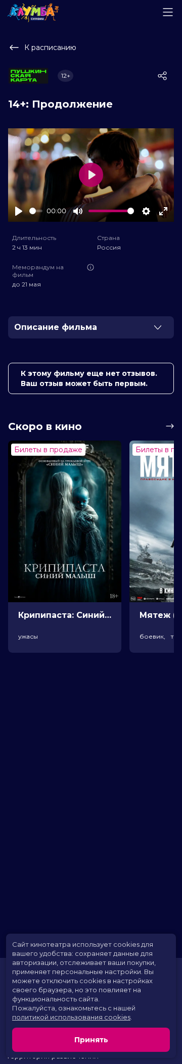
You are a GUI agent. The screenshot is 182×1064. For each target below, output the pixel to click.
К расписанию (50, 47)
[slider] (35, 211)
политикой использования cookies (71, 1017)
